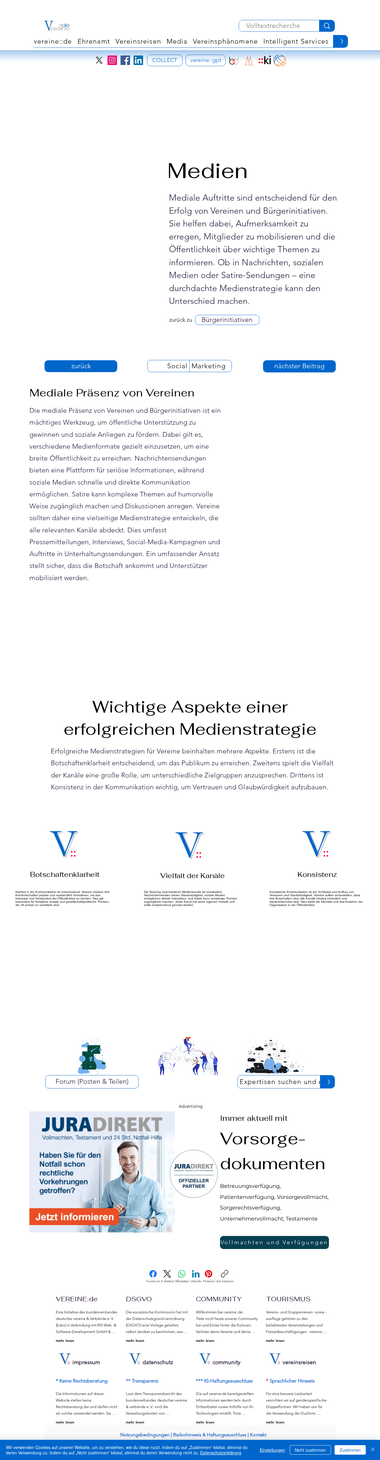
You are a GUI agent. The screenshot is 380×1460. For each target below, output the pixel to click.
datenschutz (157, 1362)
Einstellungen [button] (272, 1450)
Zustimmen (350, 1450)
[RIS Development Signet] (249, 60)
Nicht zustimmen (310, 1450)
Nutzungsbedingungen (145, 1434)
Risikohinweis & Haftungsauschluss (209, 1434)
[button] (225, 41)
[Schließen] (372, 1450)
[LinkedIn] (138, 60)
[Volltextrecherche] (327, 25)
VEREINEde (77, 1299)
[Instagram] (112, 60)
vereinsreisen (299, 1362)
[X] (99, 60)
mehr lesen (65, 1340)
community (226, 1362)
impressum (86, 1362)
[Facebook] (125, 60)
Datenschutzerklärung (220, 1453)
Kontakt (258, 1434)
